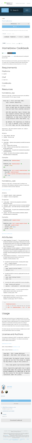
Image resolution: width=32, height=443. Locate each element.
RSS (4, 18)
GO (27, 10)
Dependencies (9, 43)
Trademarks (6, 435)
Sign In (28, 3)
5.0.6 (15, 23)
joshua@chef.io (15, 349)
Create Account (20, 3)
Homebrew (12, 56)
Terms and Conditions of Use (14, 439)
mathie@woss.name (16, 346)
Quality (19, 43)
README (4, 43)
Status (21, 439)
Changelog (13, 43)
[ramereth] (3, 392)
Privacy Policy (23, 439)
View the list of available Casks (7, 233)
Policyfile (4, 33)
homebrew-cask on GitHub (6, 189)
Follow (17, 26)
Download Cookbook (16, 420)
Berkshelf (9, 33)
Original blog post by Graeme (6, 343)
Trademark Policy (15, 439)
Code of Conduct (5, 439)
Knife (13, 33)
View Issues (16, 403)
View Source (16, 400)
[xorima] (7, 392)
